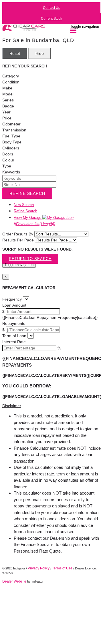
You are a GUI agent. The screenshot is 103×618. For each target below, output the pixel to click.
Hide (39, 53)
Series (8, 100)
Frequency (12, 299)
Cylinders (10, 148)
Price (6, 118)
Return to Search (30, 259)
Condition (10, 82)
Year (6, 112)
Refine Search (27, 193)
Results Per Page (18, 240)
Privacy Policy (38, 568)
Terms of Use (62, 568)
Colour (8, 160)
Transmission (14, 130)
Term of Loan (14, 335)
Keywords (11, 172)
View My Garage (34, 220)
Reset (14, 53)
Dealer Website (14, 581)
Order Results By (17, 234)
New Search (24, 205)
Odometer (11, 124)
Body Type (11, 142)
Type (6, 166)
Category (10, 76)
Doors (7, 154)
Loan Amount (14, 305)
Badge (8, 106)
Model (7, 94)
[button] (51, 406)
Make (7, 88)
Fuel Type (11, 136)
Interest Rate (14, 341)
